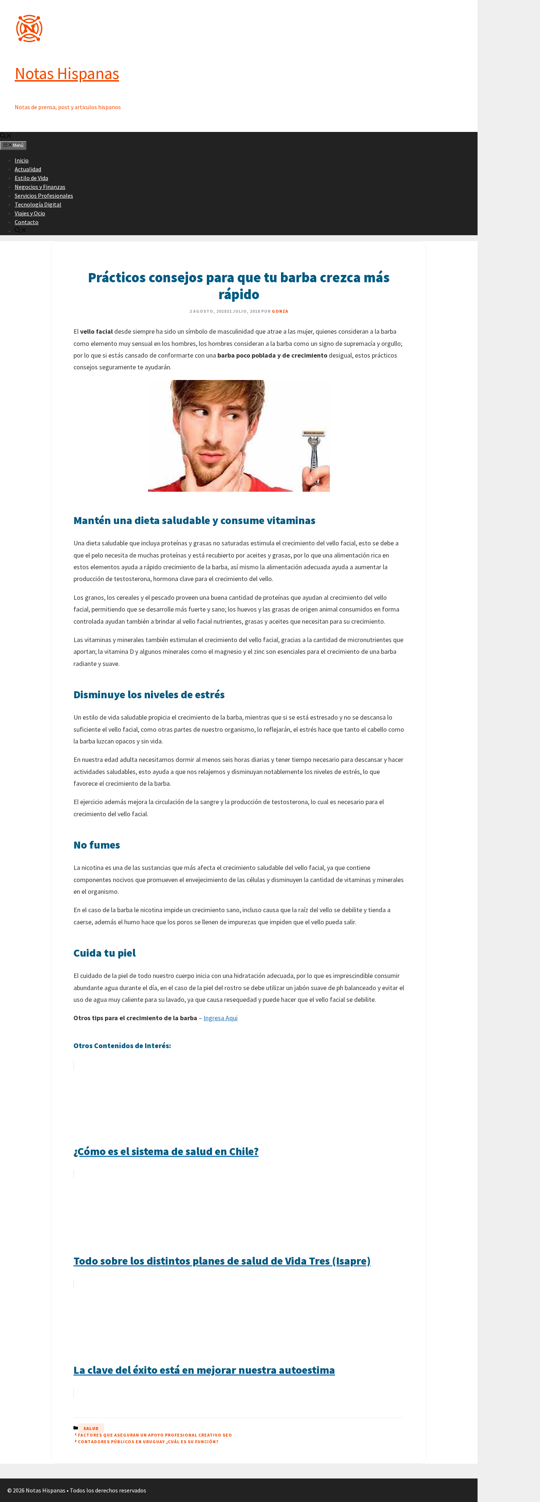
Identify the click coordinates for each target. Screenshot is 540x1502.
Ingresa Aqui (221, 1018)
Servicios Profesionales (44, 195)
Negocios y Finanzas (40, 186)
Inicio (22, 160)
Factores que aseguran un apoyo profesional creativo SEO (155, 1435)
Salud (91, 1428)
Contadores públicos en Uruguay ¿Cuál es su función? (148, 1441)
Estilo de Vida (31, 178)
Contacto (27, 222)
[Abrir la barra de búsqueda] (6, 136)
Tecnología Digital (38, 204)
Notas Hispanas (67, 73)
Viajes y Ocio (30, 213)
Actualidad (28, 169)
